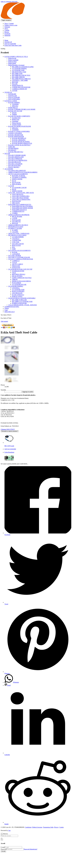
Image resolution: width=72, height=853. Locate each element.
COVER (14, 90)
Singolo (14, 113)
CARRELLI (16, 260)
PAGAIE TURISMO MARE (17, 155)
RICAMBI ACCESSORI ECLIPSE (23, 67)
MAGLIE (15, 223)
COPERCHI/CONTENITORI (21, 87)
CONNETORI (16, 240)
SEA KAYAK (16, 182)
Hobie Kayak (12, 58)
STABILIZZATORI (18, 271)
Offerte (6, 308)
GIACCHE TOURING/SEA (20, 196)
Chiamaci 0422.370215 (8, 429)
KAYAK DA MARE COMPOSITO (19, 116)
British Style (15, 119)
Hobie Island (12, 63)
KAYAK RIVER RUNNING (21, 141)
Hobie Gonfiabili (13, 60)
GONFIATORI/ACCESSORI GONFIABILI (21, 298)
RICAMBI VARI (17, 73)
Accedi (3, 851)
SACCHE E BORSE (14, 255)
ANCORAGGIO (17, 293)
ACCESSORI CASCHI (19, 187)
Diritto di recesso (37, 827)
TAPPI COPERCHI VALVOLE (22, 278)
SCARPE (15, 230)
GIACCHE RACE (17, 194)
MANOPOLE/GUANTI (15, 226)
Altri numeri (4, 321)
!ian (9, 830)
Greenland (15, 121)
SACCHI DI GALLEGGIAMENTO (19, 250)
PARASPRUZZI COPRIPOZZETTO (19, 204)
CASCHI (11, 186)
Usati (6, 310)
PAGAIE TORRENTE (15, 158)
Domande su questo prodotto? (10, 431)
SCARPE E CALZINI (15, 228)
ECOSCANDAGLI (18, 295)
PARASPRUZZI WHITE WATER (22, 208)
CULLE (14, 262)
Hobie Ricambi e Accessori (16, 65)
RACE (14, 181)
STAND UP (8, 42)
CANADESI (16, 254)
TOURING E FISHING (19, 177)
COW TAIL (15, 242)
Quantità (3, 390)
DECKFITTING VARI (19, 72)
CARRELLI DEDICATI (19, 89)
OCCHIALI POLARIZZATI (17, 170)
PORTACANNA (17, 296)
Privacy (56, 827)
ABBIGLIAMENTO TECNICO (18, 225)
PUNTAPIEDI (16, 283)
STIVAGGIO (16, 267)
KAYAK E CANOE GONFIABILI (19, 131)
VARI (14, 249)
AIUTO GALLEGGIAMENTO (18, 174)
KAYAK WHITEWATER (16, 136)
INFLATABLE (16, 184)
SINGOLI (15, 106)
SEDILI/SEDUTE (17, 85)
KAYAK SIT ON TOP (15, 111)
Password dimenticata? (30, 849)
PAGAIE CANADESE (15, 164)
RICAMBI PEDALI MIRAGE (21, 78)
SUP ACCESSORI (10, 44)
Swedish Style (16, 118)
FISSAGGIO (16, 266)
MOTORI (15, 82)
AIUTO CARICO (17, 264)
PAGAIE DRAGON (14, 162)
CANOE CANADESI (15, 133)
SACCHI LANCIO (18, 243)
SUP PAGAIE (12, 95)
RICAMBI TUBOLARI (19, 300)
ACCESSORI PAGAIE (19, 284)
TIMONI (14, 279)
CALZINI (15, 232)
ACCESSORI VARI (18, 70)
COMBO (15, 213)
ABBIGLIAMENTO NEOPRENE (18, 215)
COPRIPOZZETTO (18, 211)
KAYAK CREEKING (19, 140)
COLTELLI (15, 238)
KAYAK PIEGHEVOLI (15, 152)
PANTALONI (16, 201)
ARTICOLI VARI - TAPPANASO (18, 233)
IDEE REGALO (9, 312)
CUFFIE (14, 218)
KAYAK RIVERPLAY (19, 138)
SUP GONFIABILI (14, 99)
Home (6, 40)
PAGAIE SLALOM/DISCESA (17, 160)
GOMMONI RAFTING (11, 306)
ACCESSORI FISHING (19, 68)
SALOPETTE (16, 221)
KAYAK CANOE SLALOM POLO (19, 145)
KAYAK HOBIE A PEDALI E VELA (16, 56)
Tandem (14, 114)
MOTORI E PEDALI (18, 274)
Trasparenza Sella (48, 827)
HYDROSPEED (13, 148)
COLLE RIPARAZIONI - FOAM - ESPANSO (22, 305)
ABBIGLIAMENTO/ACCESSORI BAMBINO (22, 172)
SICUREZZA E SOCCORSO (17, 235)
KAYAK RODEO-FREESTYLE (22, 143)
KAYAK (14, 252)
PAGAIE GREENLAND (16, 157)
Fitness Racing (16, 123)
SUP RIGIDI (12, 94)
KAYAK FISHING (14, 102)
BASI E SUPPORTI (18, 291)
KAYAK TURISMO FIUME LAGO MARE (21, 109)
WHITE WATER (17, 179)
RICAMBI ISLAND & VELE (21, 75)
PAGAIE (15, 84)
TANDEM (15, 104)
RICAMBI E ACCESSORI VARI (22, 301)
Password (3, 849)
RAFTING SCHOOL (18, 175)
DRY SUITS (16, 203)
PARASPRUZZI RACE (19, 209)
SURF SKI (11, 147)
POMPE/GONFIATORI (19, 303)
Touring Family (16, 124)
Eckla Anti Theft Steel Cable (12, 45)
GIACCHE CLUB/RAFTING (21, 199)
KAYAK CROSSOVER (15, 135)
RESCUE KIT (16, 245)
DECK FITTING (17, 276)
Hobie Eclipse (12, 61)
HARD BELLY (13, 107)
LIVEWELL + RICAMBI (20, 80)
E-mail (3, 847)
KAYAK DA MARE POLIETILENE (19, 126)
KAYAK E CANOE (10, 101)
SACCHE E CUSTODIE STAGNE (19, 257)
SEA (13, 247)
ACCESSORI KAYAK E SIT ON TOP (20, 269)
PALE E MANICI (13, 167)
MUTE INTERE (17, 216)
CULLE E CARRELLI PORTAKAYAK (20, 259)
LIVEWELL (16, 288)
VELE (14, 272)
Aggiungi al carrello (28, 391)
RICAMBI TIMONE (18, 77)
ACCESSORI (8, 169)
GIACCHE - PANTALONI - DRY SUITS (21, 192)
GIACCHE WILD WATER (20, 198)
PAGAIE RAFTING (14, 165)
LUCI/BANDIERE (18, 237)
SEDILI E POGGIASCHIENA (21, 281)
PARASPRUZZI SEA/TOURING (22, 206)
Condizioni (28, 827)
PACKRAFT (12, 150)
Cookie (61, 827)
